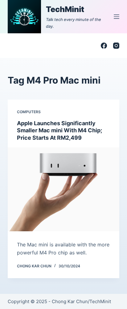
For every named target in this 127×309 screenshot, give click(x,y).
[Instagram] (116, 46)
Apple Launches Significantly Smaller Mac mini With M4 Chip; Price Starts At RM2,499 (59, 130)
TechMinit (65, 9)
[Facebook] (104, 46)
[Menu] (116, 16)
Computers (29, 111)
